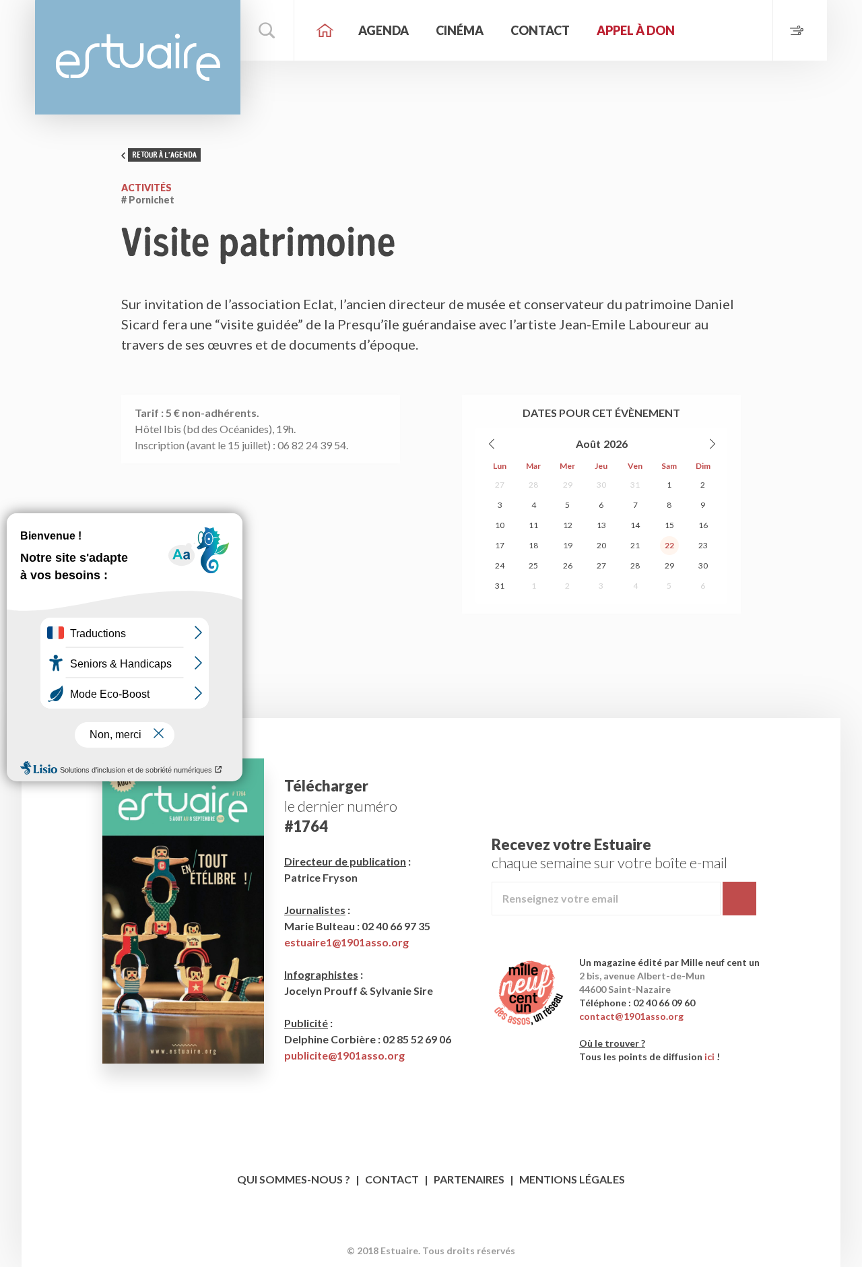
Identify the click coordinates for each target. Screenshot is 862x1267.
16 (703, 525)
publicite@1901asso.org (344, 1055)
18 (533, 545)
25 (533, 565)
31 (635, 485)
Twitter (444, 1229)
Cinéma (460, 30)
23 (703, 545)
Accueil (324, 30)
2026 (615, 443)
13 (601, 525)
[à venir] (799, 30)
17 (499, 545)
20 (601, 545)
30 (601, 485)
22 (669, 545)
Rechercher (267, 30)
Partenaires (469, 1179)
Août (588, 443)
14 (635, 525)
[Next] (712, 444)
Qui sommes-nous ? (293, 1179)
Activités (146, 187)
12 (567, 525)
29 (567, 485)
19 (567, 545)
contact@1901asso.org (631, 1016)
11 (533, 525)
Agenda (383, 30)
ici (709, 1056)
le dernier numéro (340, 806)
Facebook (418, 1229)
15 (669, 525)
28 (533, 485)
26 (567, 565)
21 (635, 545)
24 (499, 565)
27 (499, 485)
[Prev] (492, 444)
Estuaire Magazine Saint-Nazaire (137, 57)
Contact (540, 30)
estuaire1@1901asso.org (346, 942)
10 (499, 525)
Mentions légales (572, 1179)
